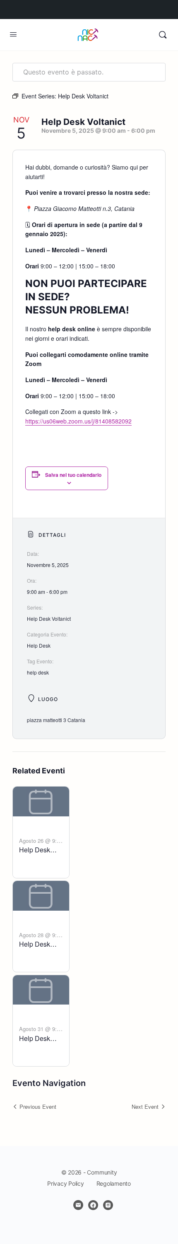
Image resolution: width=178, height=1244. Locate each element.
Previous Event (37, 1106)
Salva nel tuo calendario (73, 474)
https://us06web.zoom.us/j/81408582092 (78, 421)
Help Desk (39, 645)
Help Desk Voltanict (49, 618)
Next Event (145, 1106)
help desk (38, 672)
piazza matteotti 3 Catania (56, 719)
